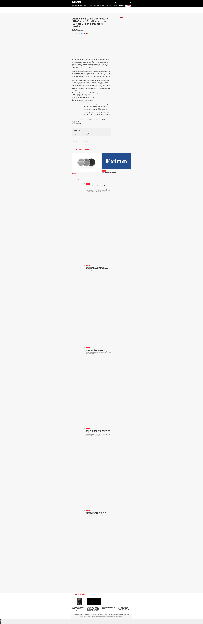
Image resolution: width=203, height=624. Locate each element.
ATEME (76, 138)
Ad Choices (90, 614)
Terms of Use (95, 614)
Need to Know (109, 5)
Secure (93, 138)
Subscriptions (102, 614)
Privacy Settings (126, 614)
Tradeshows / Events (84, 14)
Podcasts (102, 5)
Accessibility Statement (119, 614)
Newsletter (120, 2)
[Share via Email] (87, 33)
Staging (85, 5)
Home (73, 14)
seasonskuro (75, 29)
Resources (96, 5)
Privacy (106, 614)
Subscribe (126, 2)
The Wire (90, 5)
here (87, 134)
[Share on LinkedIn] (79, 33)
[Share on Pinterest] (84, 33)
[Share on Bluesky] (81, 33)
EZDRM (90, 138)
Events (115, 5)
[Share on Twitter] (73, 33)
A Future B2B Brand (77, 614)
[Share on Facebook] (76, 33)
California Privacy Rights (112, 614)
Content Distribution (83, 138)
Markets (80, 5)
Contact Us (82, 614)
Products (74, 5)
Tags (98, 614)
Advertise (86, 614)
